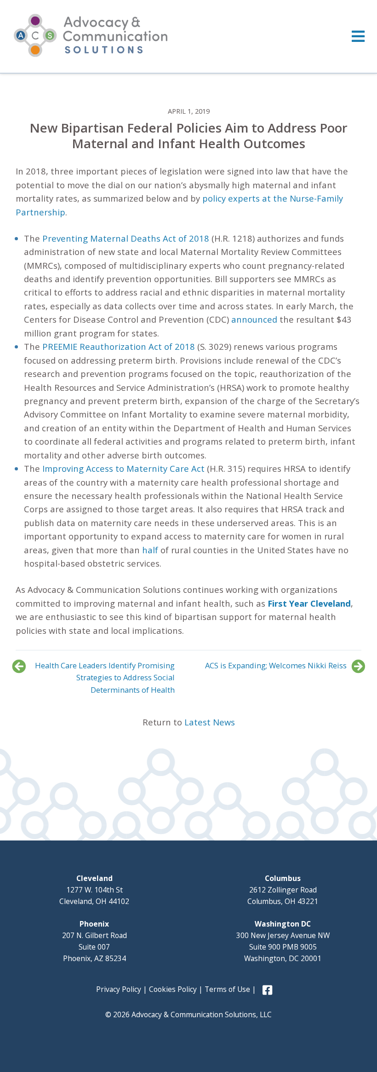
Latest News (209, 722)
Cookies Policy (173, 989)
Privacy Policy (118, 989)
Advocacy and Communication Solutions (90, 35)
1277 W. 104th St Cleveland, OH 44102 (94, 889)
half (150, 550)
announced (254, 319)
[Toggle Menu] (188, 36)
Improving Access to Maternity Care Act (123, 468)
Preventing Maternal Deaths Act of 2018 (125, 238)
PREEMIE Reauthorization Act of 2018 (118, 346)
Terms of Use (227, 989)
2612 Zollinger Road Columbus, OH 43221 (282, 889)
